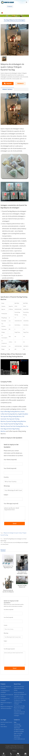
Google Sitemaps (13, 747)
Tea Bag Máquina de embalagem (14, 20)
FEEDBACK (20, 83)
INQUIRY (9, 83)
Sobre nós (17, 6)
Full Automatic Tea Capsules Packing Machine (12, 419)
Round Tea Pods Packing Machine (16, 426)
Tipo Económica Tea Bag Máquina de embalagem (8, 566)
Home (3, 6)
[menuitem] (5, 13)
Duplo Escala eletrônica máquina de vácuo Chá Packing (19, 688)
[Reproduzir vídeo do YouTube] (14, 367)
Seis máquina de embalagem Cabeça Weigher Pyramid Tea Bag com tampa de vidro (22, 572)
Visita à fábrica (5, 9)
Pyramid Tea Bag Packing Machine (16, 421)
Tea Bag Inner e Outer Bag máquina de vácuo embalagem (19, 701)
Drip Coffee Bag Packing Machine (10, 411)
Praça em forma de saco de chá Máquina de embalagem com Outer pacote (8, 591)
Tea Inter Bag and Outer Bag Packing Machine (14, 428)
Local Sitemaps (20, 747)
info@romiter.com (21, 739)
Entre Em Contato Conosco (19, 9)
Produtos (9, 6)
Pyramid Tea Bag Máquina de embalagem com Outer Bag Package (22, 586)
